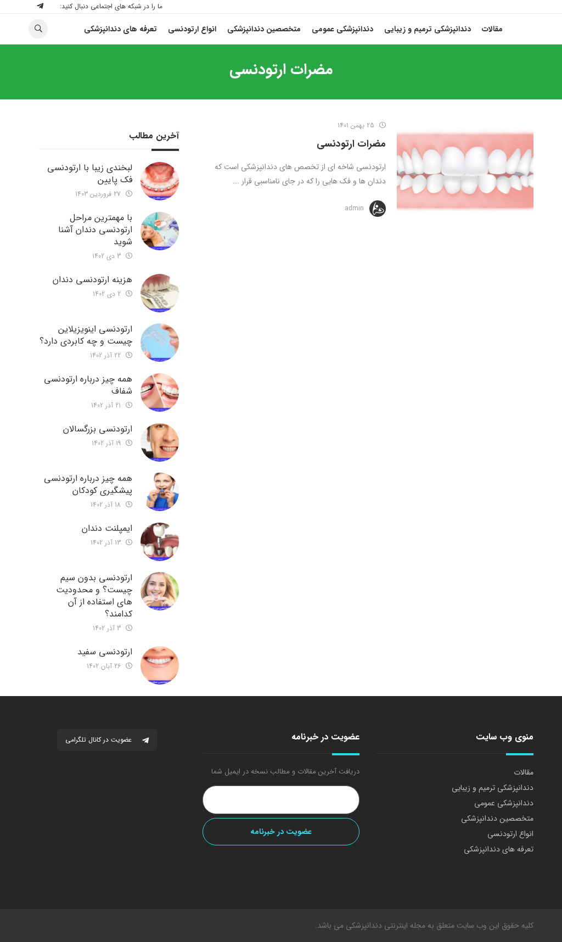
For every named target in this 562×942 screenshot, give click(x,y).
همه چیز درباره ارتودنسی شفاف (88, 385)
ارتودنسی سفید (104, 652)
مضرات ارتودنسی (351, 144)
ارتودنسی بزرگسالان (97, 429)
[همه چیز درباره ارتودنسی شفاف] (159, 392)
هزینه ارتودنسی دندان (92, 280)
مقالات (523, 772)
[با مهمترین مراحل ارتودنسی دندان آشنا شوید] (159, 231)
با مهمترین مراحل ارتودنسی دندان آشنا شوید (95, 230)
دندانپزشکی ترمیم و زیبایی (492, 788)
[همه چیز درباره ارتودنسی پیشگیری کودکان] (159, 492)
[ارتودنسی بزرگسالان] (159, 442)
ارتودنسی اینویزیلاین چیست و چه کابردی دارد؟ (86, 335)
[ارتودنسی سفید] (159, 665)
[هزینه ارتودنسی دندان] (159, 293)
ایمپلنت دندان (107, 528)
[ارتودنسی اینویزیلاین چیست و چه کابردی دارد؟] (159, 342)
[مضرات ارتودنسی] (465, 172)
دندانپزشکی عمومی (503, 803)
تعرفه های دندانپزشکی (498, 849)
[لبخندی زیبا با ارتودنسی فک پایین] (159, 181)
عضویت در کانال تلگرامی (99, 739)
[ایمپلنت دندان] (159, 542)
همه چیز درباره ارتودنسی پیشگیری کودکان (88, 484)
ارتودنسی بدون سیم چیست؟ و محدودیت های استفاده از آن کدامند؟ (94, 596)
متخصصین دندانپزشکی (497, 818)
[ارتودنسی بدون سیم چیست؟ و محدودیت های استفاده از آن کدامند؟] (159, 591)
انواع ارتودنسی (510, 834)
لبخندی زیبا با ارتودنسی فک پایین (89, 174)
